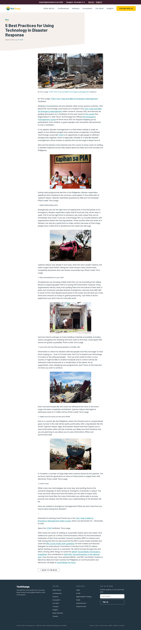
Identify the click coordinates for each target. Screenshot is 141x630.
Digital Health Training (83, 597)
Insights (110, 8)
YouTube (121, 625)
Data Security (104, 625)
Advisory (75, 8)
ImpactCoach (81, 606)
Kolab (78, 600)
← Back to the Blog (48, 570)
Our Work (99, 8)
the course (89, 114)
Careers (55, 616)
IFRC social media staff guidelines (60, 544)
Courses (55, 606)
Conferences (63, 8)
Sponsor (91, 2)
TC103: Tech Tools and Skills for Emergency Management (69, 92)
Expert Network (58, 613)
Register (99, 2)
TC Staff (20, 40)
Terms (97, 625)
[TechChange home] (13, 8)
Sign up (105, 602)
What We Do (49, 8)
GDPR (110, 625)
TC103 (60, 135)
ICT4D (78, 593)
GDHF (78, 590)
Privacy (92, 625)
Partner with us (126, 8)
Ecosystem (87, 8)
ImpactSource (81, 603)
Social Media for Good (66, 562)
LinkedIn (115, 625)
